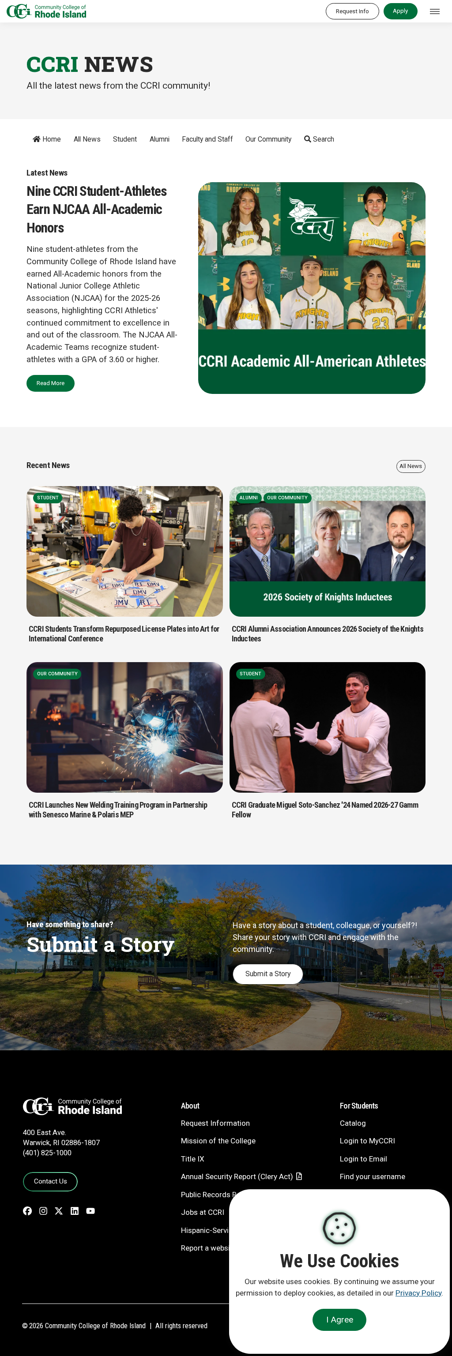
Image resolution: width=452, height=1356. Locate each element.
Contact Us (50, 1181)
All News (87, 139)
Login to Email (363, 1158)
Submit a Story (268, 974)
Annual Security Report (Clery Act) (237, 1176)
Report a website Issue (218, 1248)
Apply (400, 10)
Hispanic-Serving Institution (227, 1230)
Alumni (160, 139)
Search (322, 139)
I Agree (339, 1320)
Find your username (372, 1176)
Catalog (353, 1123)
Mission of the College (218, 1140)
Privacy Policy (418, 1293)
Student (125, 139)
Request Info (352, 11)
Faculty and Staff (207, 139)
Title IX (192, 1158)
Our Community (268, 139)
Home (51, 139)
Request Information (215, 1123)
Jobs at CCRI (202, 1212)
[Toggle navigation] (434, 11)
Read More (50, 382)
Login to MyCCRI (367, 1140)
